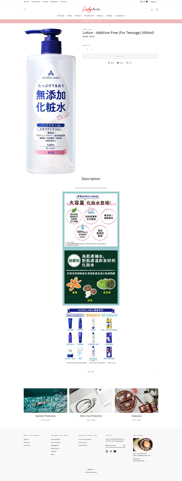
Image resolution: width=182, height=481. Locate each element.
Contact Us (63, 1)
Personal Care (89, 16)
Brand (70, 16)
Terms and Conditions (84, 439)
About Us (26, 1)
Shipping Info (54, 1)
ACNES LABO (87, 29)
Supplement (120, 16)
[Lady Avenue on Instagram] (107, 451)
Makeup (100, 16)
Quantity (86, 45)
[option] (91, 21)
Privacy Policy (82, 442)
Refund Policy (55, 448)
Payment (45, 1)
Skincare (78, 16)
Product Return (82, 445)
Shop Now (45, 420)
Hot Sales (60, 16)
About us (26, 439)
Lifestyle (109, 16)
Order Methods (36, 1)
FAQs (52, 454)
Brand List (27, 442)
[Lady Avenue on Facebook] (111, 451)
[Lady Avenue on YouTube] (115, 451)
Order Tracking (55, 442)
